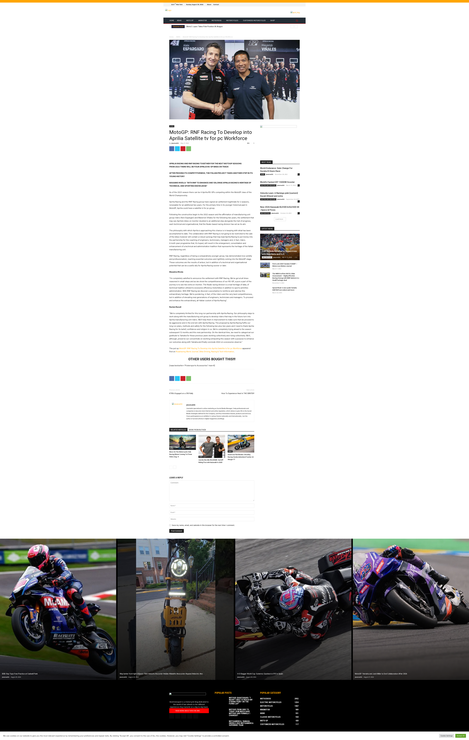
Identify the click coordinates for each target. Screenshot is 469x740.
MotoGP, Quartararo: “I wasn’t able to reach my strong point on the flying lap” (240, 701)
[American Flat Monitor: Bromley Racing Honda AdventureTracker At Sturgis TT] (241, 444)
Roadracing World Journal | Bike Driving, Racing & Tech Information (205, 351)
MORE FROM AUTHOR (197, 430)
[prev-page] (170, 467)
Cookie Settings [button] (447, 736)
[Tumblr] (183, 716)
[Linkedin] (177, 716)
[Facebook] (289, 4)
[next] (296, 26)
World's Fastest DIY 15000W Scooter (277, 182)
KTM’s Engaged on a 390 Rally (181, 393)
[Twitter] (295, 4)
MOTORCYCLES (265, 213)
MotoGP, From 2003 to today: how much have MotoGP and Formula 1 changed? (239, 712)
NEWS (178, 37)
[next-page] (174, 467)
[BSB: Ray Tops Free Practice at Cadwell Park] (58, 609)
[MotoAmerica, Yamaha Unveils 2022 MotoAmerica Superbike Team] (221, 724)
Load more (279, 219)
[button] (297, 20)
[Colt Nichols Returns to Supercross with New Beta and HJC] (280, 247)
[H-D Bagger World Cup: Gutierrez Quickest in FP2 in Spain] (293, 609)
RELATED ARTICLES (178, 430)
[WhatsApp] (188, 148)
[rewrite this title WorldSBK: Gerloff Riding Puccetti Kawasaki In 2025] (211, 446)
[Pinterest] (183, 148)
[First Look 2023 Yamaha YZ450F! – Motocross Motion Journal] (265, 265)
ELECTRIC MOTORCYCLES (268, 185)
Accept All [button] (460, 736)
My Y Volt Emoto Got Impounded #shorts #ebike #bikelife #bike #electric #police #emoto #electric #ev (230, 26)
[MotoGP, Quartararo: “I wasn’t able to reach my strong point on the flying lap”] (221, 701)
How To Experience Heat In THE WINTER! (237, 393)
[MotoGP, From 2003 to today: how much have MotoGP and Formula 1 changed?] (221, 713)
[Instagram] (292, 4)
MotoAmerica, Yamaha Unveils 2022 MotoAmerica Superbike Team (241, 723)
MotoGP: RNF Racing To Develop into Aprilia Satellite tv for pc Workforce (210, 348)
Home (171, 37)
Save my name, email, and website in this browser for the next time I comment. (203, 525)
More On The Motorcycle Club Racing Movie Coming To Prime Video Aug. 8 (180, 454)
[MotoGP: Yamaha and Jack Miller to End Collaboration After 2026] (411, 609)
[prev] (292, 26)
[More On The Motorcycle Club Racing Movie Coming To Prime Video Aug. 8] (182, 442)
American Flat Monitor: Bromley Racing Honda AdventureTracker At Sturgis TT (241, 457)
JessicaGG (175, 143)
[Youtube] (298, 4)
